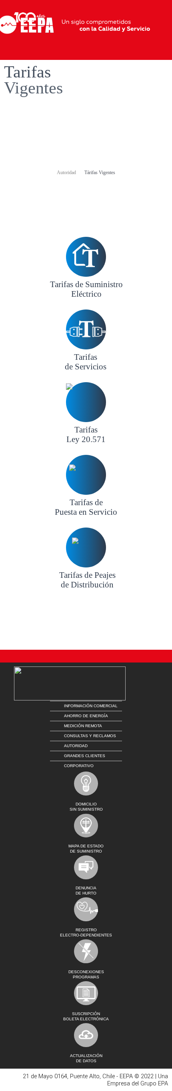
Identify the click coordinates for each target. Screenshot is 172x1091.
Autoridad (66, 172)
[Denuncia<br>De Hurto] (86, 867)
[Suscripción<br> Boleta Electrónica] (86, 993)
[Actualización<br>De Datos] (86, 1035)
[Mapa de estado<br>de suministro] (86, 825)
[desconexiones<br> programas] (86, 951)
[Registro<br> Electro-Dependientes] (86, 909)
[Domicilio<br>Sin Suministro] (86, 783)
